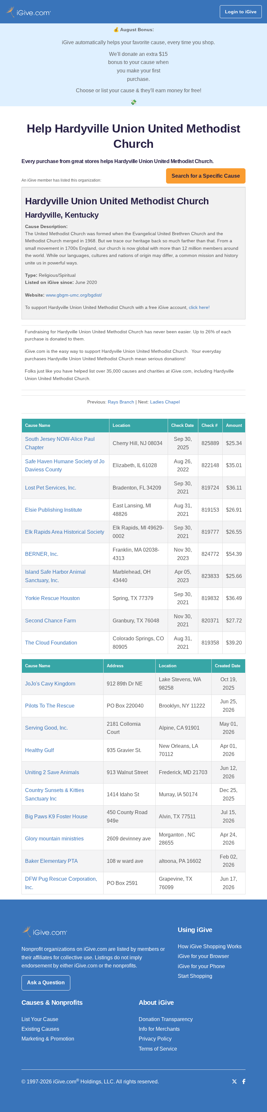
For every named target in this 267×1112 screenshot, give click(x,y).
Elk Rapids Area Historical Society (64, 532)
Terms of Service (158, 1049)
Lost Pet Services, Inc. (50, 488)
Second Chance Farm (50, 620)
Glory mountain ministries (54, 838)
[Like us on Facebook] (244, 1081)
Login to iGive (241, 11)
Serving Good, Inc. (46, 728)
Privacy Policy (155, 1039)
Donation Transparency (166, 1019)
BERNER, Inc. (41, 554)
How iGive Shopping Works (210, 946)
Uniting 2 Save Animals (52, 772)
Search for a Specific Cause (206, 176)
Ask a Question (46, 982)
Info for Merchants (159, 1029)
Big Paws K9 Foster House (56, 816)
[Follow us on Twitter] (234, 1081)
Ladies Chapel (165, 401)
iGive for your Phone (201, 966)
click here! (199, 307)
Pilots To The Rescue (50, 706)
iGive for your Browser (203, 956)
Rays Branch (121, 401)
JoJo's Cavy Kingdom (50, 683)
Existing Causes (40, 1029)
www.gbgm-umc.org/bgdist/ (74, 295)
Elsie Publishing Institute (53, 510)
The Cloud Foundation (51, 642)
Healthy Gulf (39, 750)
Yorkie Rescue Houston (52, 598)
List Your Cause (39, 1019)
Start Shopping (195, 976)
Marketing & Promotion (47, 1039)
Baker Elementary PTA (51, 861)
